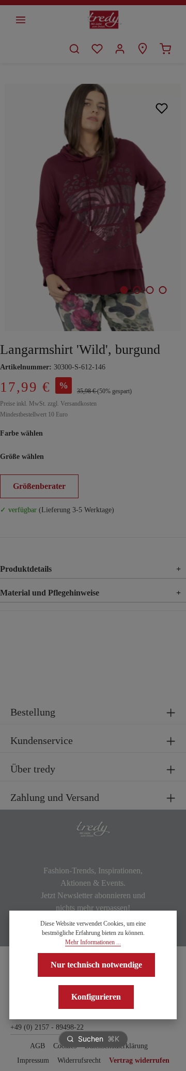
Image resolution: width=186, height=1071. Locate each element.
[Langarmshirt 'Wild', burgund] (92, 207)
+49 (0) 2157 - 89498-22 (47, 1027)
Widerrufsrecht (79, 1060)
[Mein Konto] (120, 48)
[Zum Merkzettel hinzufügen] (162, 108)
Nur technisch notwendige (96, 964)
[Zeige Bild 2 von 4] (137, 290)
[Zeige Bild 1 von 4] (124, 290)
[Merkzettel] (97, 48)
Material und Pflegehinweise (90, 592)
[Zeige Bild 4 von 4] (162, 290)
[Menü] (20, 19)
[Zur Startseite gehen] (104, 20)
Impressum (33, 1060)
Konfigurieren (96, 996)
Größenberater (39, 486)
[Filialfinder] (142, 48)
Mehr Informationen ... (93, 942)
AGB (37, 1046)
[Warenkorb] (165, 48)
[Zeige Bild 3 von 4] (149, 290)
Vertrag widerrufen (139, 1060)
